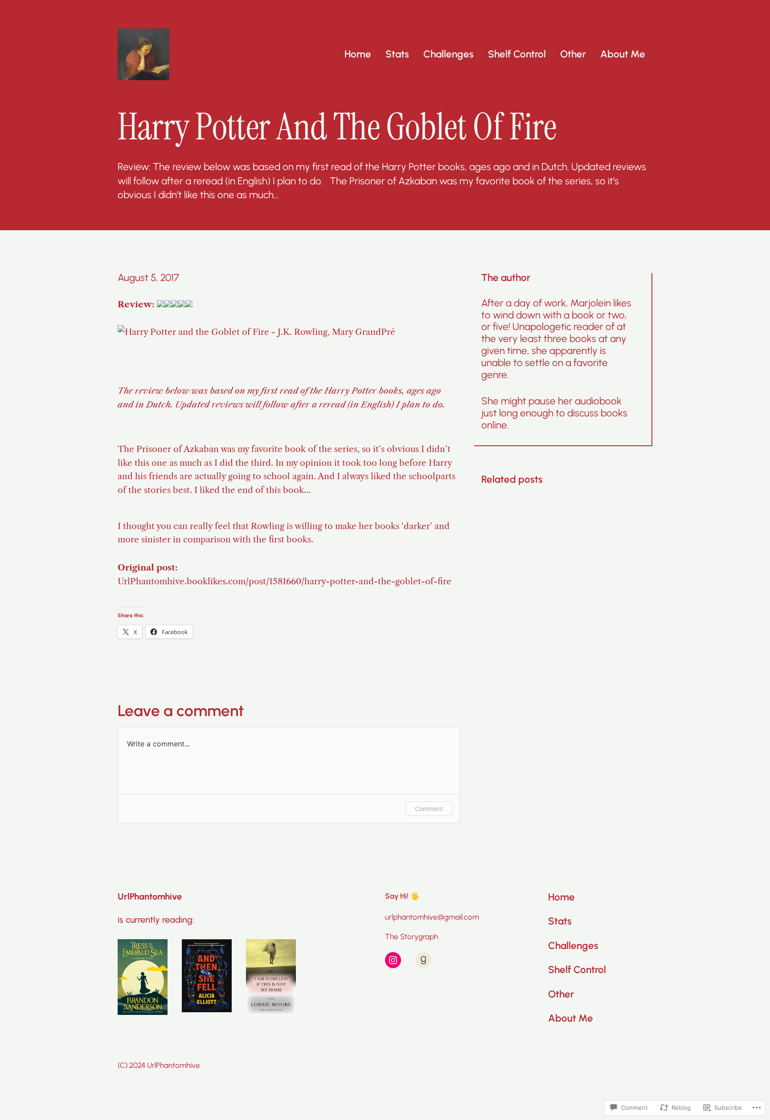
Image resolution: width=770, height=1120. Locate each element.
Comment (429, 808)
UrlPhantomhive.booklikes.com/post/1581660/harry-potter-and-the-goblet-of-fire (284, 581)
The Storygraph (411, 936)
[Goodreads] (423, 960)
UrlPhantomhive (150, 896)
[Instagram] (393, 960)
